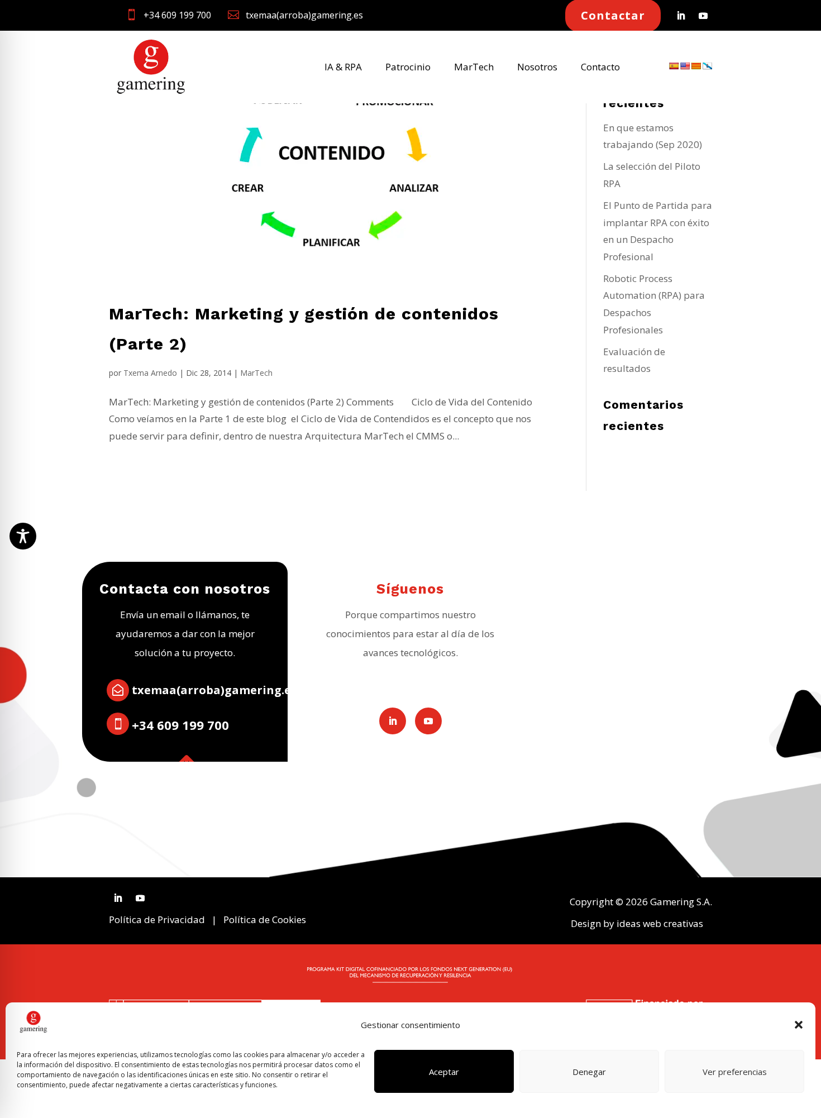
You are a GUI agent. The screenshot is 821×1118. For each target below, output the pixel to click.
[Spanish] (674, 65)
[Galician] (707, 65)
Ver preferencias (735, 1071)
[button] (798, 1024)
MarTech (474, 68)
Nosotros (537, 68)
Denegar (589, 1071)
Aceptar (444, 1071)
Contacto (600, 68)
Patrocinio (408, 68)
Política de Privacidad (157, 919)
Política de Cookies (264, 919)
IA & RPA (343, 68)
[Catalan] (696, 65)
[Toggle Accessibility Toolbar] (22, 536)
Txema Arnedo (150, 372)
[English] (685, 65)
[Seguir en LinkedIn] (681, 16)
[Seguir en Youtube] (703, 16)
